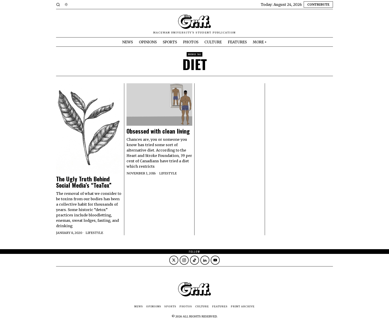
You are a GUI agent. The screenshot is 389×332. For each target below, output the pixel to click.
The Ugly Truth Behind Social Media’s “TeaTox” (84, 182)
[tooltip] (173, 260)
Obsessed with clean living (158, 131)
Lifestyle (94, 233)
